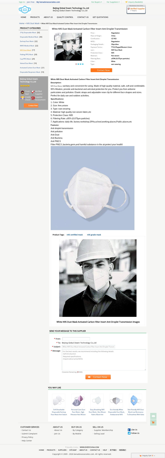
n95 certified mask (75, 234)
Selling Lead (99, 433)
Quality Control (65, 17)
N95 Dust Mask (32, 23)
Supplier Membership (103, 430)
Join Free (30, 2)
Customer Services (29, 427)
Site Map (73, 450)
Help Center (27, 440)
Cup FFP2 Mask (25, 59)
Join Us (57, 433)
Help (105, 450)
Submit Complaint (29, 433)
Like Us (134, 429)
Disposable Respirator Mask (30, 72)
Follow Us (135, 433)
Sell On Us (98, 427)
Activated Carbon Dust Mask (30, 68)
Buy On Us (76, 427)
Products (35, 17)
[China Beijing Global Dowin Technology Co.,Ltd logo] (33, 13)
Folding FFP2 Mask (27, 54)
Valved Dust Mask (26, 63)
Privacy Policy (27, 437)
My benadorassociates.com (48, 2)
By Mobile (77, 433)
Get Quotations (100, 17)
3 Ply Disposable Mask (28, 32)
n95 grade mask (94, 234)
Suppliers (62, 450)
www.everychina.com (89, 447)
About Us (48, 17)
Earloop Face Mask (27, 41)
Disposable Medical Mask (29, 37)
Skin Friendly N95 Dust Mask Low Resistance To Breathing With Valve (135, 412)
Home (23, 17)
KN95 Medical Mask (27, 46)
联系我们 (122, 450)
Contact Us (83, 17)
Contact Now (33, 105)
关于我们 (113, 450)
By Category (78, 430)
